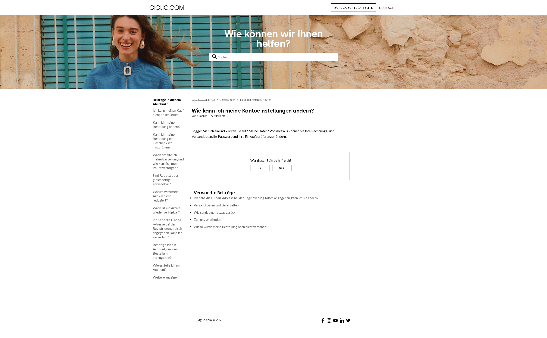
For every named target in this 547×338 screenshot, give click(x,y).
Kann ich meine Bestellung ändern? (167, 124)
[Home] (178, 7)
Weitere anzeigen (165, 277)
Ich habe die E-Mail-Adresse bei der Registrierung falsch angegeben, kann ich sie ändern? (167, 228)
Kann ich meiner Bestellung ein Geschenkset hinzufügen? (164, 140)
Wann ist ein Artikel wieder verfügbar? (167, 210)
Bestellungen (227, 99)
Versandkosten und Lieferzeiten (216, 205)
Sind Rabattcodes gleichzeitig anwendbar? (166, 179)
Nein (282, 167)
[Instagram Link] (329, 320)
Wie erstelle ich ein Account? (166, 267)
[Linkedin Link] (342, 320)
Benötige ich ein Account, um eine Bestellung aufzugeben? (165, 251)
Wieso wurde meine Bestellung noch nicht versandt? (230, 227)
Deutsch (387, 8)
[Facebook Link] (323, 320)
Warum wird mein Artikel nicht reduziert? (165, 196)
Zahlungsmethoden (207, 219)
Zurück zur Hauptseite (353, 7)
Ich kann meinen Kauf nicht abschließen (168, 112)
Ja (260, 167)
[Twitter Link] (348, 320)
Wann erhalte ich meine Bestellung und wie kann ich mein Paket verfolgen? (168, 161)
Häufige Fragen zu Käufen (255, 99)
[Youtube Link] (335, 320)
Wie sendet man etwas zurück (214, 212)
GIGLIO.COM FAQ (203, 99)
